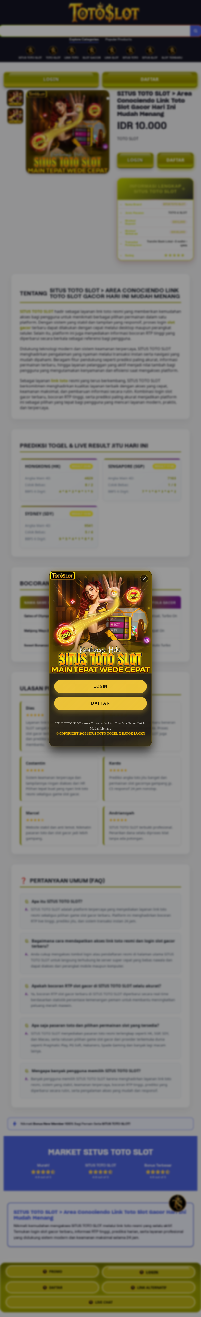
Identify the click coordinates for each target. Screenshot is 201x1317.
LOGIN (100, 686)
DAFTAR (100, 703)
